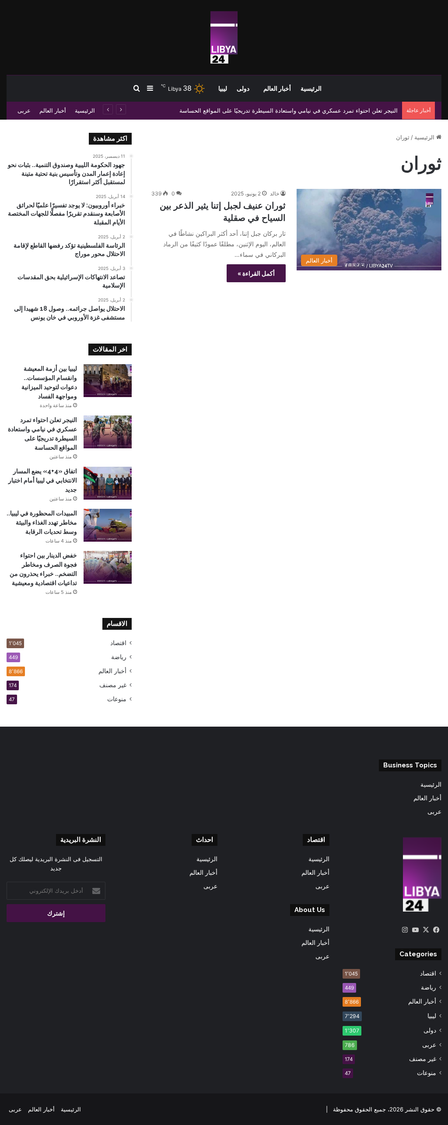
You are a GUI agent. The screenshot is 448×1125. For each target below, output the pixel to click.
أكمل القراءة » (256, 273)
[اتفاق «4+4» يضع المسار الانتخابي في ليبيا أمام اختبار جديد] (108, 483)
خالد (274, 193)
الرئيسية (311, 88)
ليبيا (222, 88)
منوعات (116, 699)
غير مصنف (112, 684)
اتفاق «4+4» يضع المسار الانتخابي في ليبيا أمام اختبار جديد (42, 480)
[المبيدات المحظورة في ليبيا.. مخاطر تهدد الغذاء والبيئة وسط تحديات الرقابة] (108, 525)
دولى (243, 88)
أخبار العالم (277, 88)
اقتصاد (118, 642)
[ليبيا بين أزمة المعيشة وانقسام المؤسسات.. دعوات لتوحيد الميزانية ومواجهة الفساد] (108, 380)
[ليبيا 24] (224, 37)
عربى (24, 110)
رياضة (118, 656)
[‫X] (425, 930)
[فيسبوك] (436, 930)
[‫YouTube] (415, 930)
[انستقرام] (404, 930)
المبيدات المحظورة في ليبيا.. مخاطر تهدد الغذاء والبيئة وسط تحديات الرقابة (42, 522)
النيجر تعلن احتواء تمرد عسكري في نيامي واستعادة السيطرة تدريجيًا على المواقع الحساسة (288, 110)
